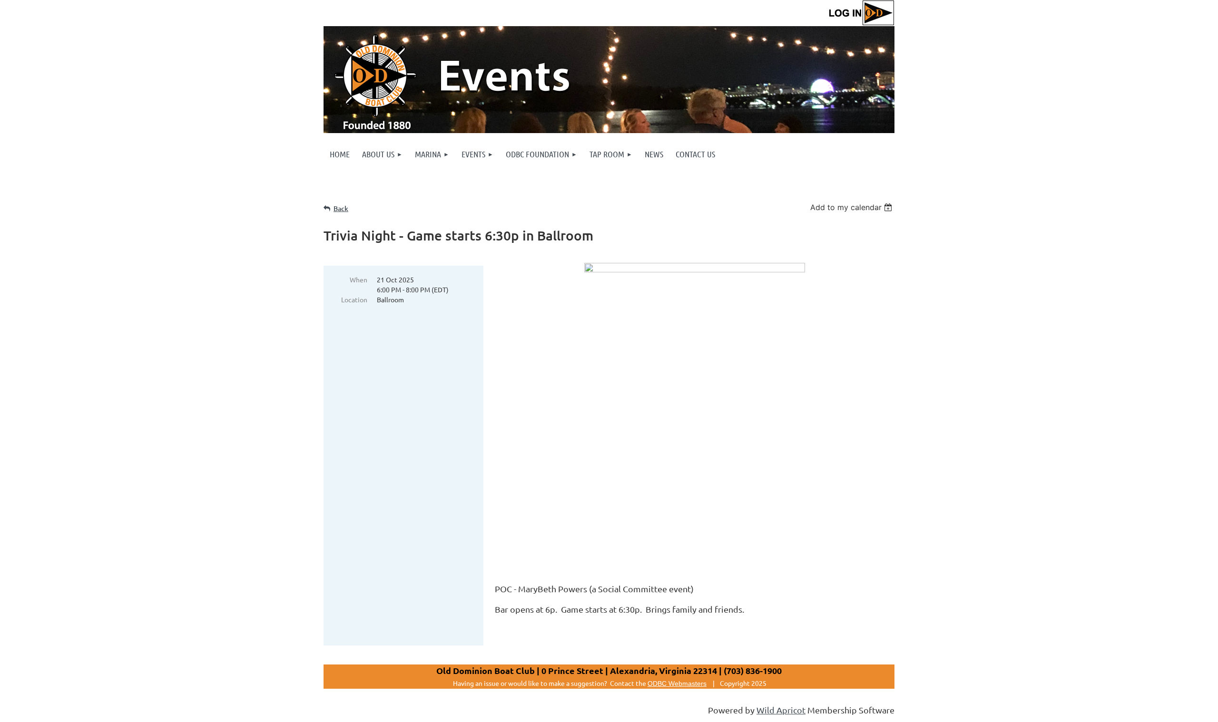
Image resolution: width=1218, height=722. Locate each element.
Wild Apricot (780, 710)
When (358, 279)
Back (341, 208)
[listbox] (852, 207)
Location (354, 299)
